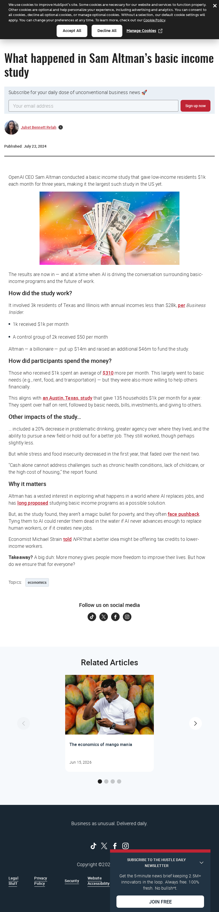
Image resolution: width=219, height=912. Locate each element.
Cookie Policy (154, 20)
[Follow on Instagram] (127, 617)
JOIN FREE (160, 901)
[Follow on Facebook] (115, 617)
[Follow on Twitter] (103, 617)
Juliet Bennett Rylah (38, 127)
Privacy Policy (40, 880)
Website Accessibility (99, 880)
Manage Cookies (141, 31)
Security (72, 880)
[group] (109, 723)
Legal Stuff (13, 880)
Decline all (106, 31)
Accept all (72, 31)
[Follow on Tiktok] (92, 617)
